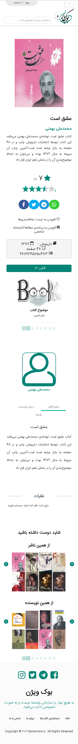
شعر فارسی (39, 315)
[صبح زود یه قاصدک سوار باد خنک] (18, 620)
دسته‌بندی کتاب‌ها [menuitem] (50, 718)
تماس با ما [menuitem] (15, 718)
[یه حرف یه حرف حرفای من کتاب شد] (18, 639)
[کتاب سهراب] (59, 562)
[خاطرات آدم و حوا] (18, 581)
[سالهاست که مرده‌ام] (59, 581)
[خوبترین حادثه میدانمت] (32, 639)
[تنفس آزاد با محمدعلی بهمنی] (59, 639)
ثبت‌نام (17, 3)
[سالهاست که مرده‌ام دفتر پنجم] (45, 581)
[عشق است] (18, 562)
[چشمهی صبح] (32, 620)
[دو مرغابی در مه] (32, 562)
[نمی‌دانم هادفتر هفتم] (32, 581)
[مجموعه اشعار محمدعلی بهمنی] (59, 620)
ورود (27, 3)
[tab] (53, 407)
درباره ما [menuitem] (30, 718)
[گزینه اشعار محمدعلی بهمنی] (45, 620)
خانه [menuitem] (67, 718)
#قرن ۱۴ (39, 268)
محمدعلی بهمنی (58, 128)
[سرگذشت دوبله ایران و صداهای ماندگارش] (45, 562)
